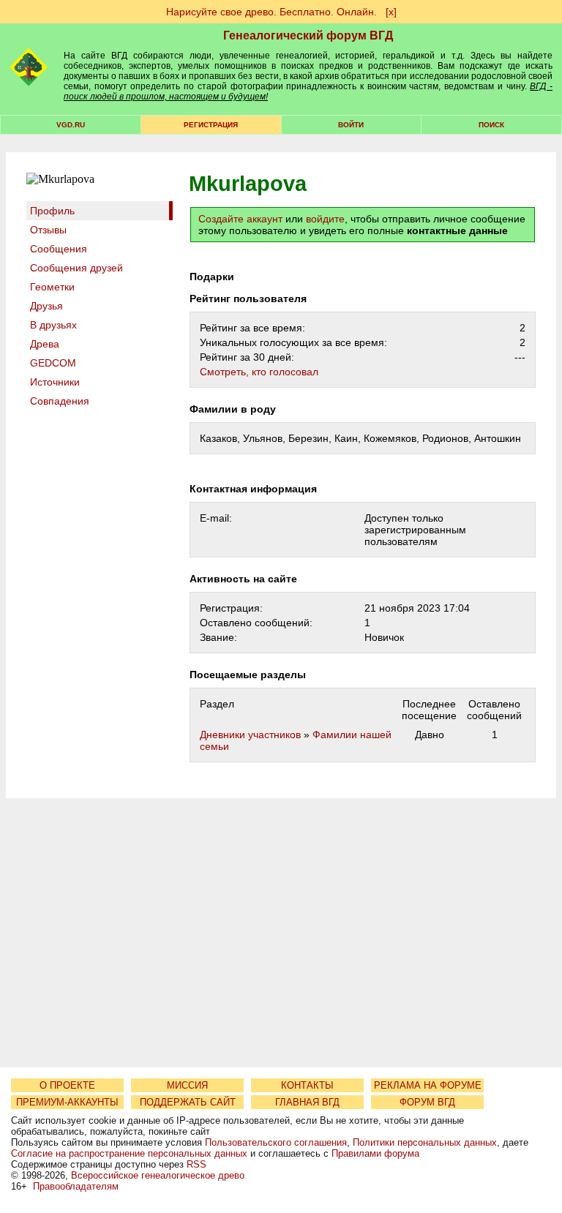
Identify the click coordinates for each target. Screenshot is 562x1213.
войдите (325, 219)
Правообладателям (76, 1186)
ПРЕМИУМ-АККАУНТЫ (67, 1102)
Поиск (491, 125)
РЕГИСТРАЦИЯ (211, 125)
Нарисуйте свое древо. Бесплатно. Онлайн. (271, 12)
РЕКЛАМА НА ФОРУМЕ (428, 1085)
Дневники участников (250, 734)
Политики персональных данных (425, 1142)
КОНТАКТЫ (307, 1085)
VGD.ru (70, 125)
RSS (196, 1164)
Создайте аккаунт (240, 219)
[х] (391, 12)
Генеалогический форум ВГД (308, 35)
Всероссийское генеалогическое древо (157, 1175)
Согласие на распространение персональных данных (129, 1153)
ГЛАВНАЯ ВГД (307, 1102)
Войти (351, 125)
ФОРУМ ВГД (427, 1102)
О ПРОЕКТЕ (67, 1085)
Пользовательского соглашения (276, 1142)
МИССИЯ (187, 1085)
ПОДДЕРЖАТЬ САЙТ (188, 1102)
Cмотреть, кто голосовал (259, 372)
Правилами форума (375, 1153)
